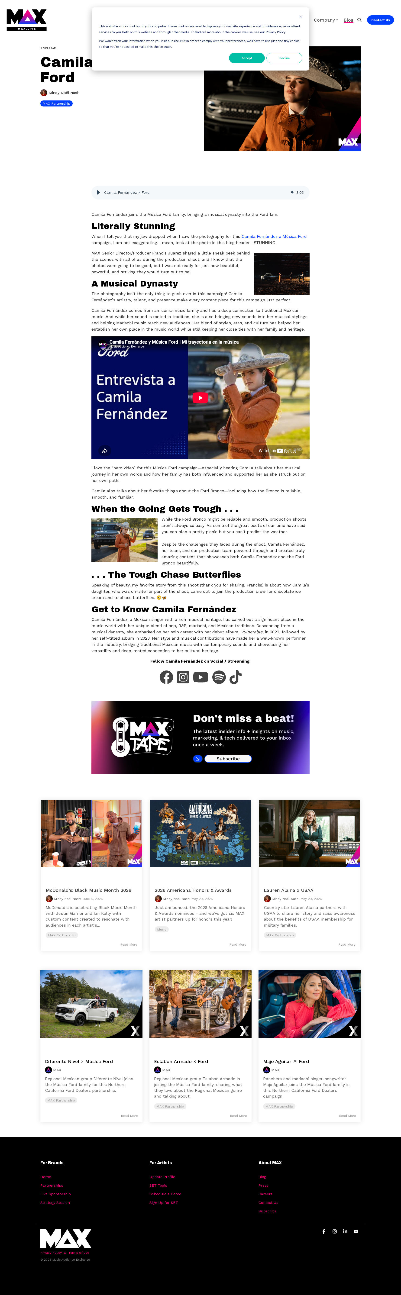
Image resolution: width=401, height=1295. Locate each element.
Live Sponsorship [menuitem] (55, 1194)
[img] (292, 192)
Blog (348, 20)
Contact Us (380, 20)
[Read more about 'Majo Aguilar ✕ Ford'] (310, 1009)
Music (161, 929)
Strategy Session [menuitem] (55, 1202)
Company (324, 20)
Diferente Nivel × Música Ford (79, 1061)
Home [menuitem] (45, 1177)
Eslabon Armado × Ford (181, 1061)
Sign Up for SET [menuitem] (163, 1202)
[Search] (359, 20)
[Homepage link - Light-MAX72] (65, 1245)
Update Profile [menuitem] (162, 1177)
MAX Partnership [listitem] (61, 1100)
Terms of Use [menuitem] (78, 1252)
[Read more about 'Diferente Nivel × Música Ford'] (91, 1009)
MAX (57, 1070)
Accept (247, 58)
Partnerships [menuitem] (51, 1185)
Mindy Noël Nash (63, 92)
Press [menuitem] (263, 1185)
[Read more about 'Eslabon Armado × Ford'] (200, 1009)
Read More (128, 944)
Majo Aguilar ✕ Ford (286, 1061)
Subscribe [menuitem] (268, 1211)
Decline (284, 58)
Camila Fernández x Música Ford (274, 236)
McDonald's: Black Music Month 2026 (88, 890)
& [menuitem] (65, 1252)
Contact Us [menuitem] (268, 1202)
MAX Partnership (56, 103)
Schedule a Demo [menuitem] (165, 1194)
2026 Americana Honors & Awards (193, 890)
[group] (200, 193)
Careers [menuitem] (265, 1194)
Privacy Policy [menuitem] (51, 1252)
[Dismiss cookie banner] (300, 17)
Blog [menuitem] (262, 1177)
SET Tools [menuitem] (158, 1185)
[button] (98, 192)
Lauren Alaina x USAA (288, 890)
